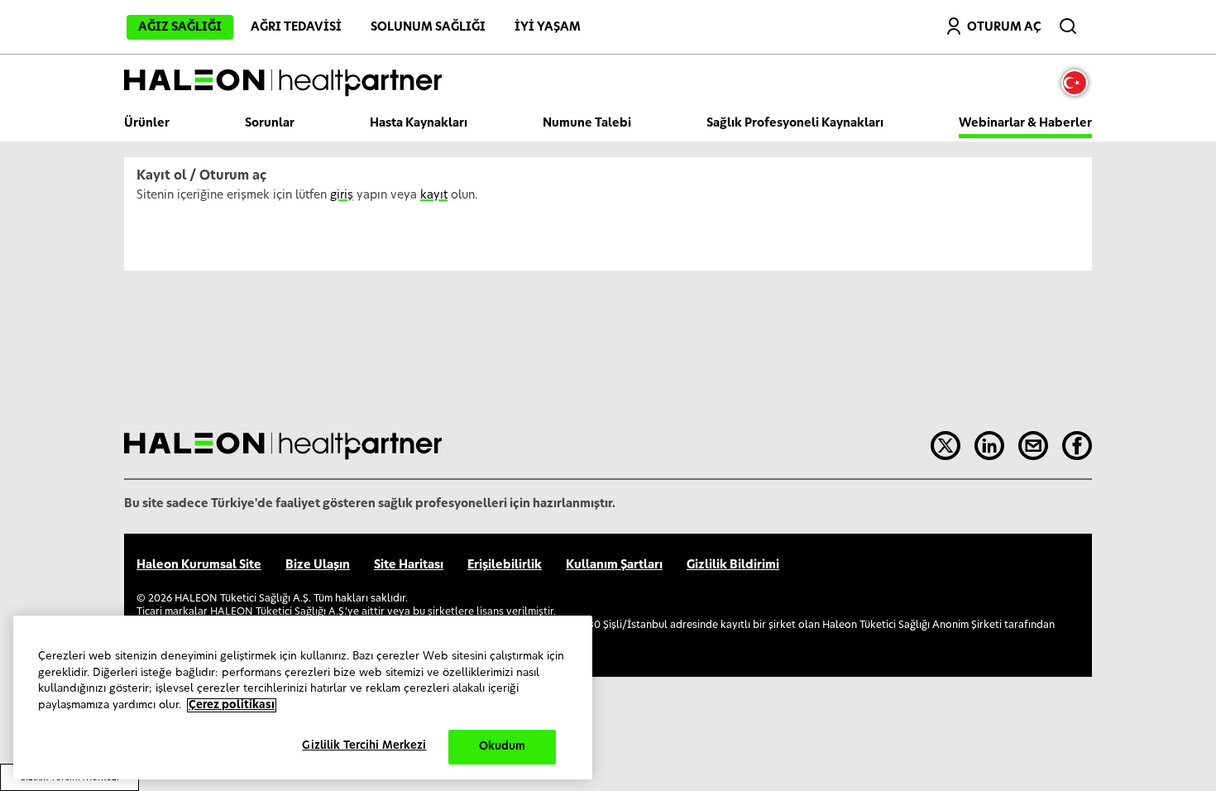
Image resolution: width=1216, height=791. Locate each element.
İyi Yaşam (548, 27)
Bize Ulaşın (317, 565)
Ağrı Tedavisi (296, 27)
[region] (302, 697)
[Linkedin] (989, 446)
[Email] (1033, 446)
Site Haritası (408, 565)
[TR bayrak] (1078, 83)
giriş (341, 195)
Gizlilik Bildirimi (733, 565)
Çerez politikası (232, 705)
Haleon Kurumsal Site (198, 565)
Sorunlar (269, 123)
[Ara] (1069, 22)
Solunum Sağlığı (428, 27)
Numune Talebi (587, 123)
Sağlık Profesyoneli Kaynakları (794, 123)
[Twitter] (945, 446)
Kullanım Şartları (614, 565)
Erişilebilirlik (504, 565)
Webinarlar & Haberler (1025, 123)
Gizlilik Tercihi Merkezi (364, 746)
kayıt (434, 195)
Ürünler (147, 123)
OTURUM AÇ (1004, 27)
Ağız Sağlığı (180, 27)
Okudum (502, 746)
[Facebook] (1077, 446)
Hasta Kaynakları (418, 123)
